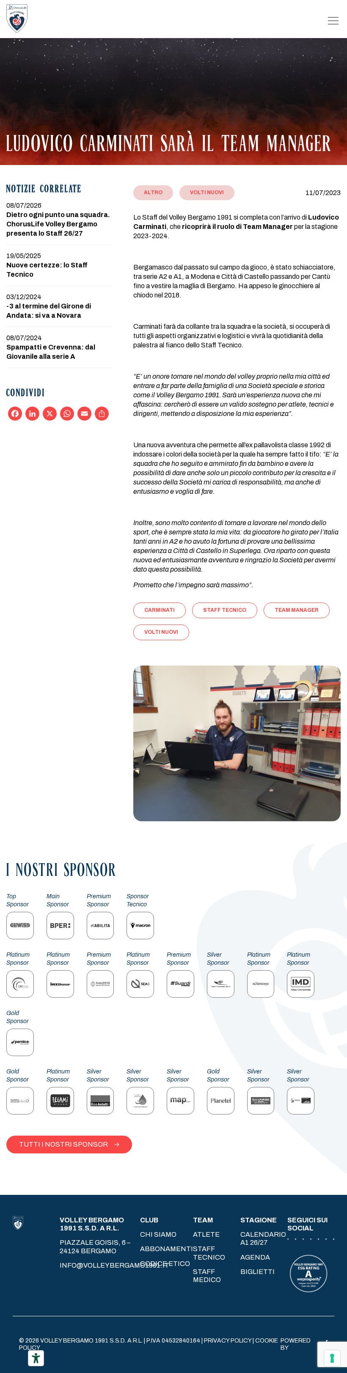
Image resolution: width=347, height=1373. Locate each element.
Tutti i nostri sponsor (63, 1144)
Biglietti (257, 1271)
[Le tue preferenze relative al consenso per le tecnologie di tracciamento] (332, 1358)
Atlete (206, 1234)
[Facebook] (15, 414)
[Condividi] (101, 414)
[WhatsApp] (67, 414)
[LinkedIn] (32, 414)
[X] (49, 414)
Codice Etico (165, 1263)
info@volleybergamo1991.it (114, 1265)
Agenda (255, 1257)
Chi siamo (158, 1234)
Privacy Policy (227, 1340)
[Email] (84, 414)
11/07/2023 (323, 192)
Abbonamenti (166, 1248)
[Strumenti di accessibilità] (36, 1358)
